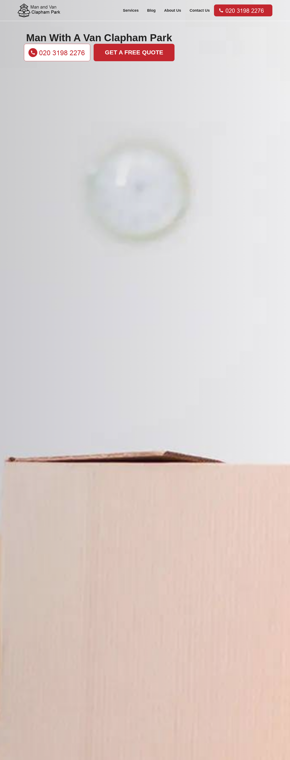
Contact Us (200, 10)
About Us (172, 10)
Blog (151, 10)
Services (131, 10)
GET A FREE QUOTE (134, 52)
